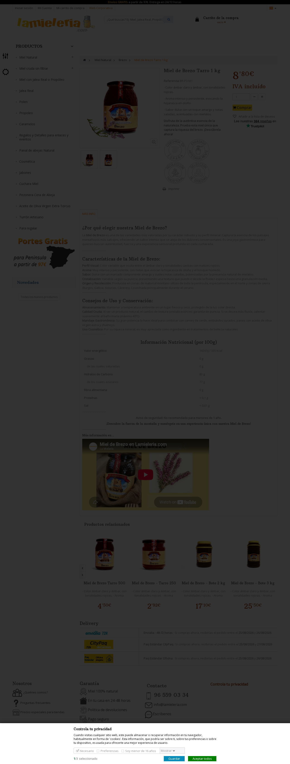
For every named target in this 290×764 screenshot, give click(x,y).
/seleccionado (85, 759)
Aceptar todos (202, 759)
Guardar (174, 759)
